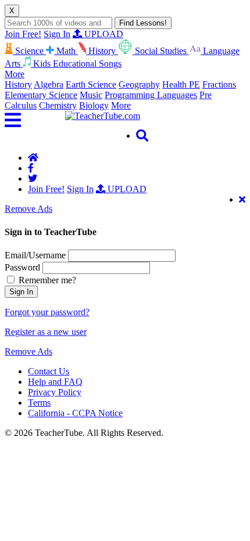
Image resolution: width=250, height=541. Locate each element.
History (18, 84)
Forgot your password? (47, 312)
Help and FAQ (55, 382)
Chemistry (58, 105)
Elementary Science (41, 95)
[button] (35, 120)
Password (22, 267)
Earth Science (91, 84)
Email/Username (35, 255)
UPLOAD (102, 34)
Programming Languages (151, 95)
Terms (39, 402)
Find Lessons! (143, 23)
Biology (94, 105)
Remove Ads (28, 209)
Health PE (181, 84)
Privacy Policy (54, 392)
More (121, 105)
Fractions (219, 84)
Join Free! (23, 34)
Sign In (57, 34)
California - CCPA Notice (75, 413)
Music (91, 95)
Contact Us (48, 371)
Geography (139, 84)
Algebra (48, 84)
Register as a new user (46, 332)
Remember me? (46, 280)
